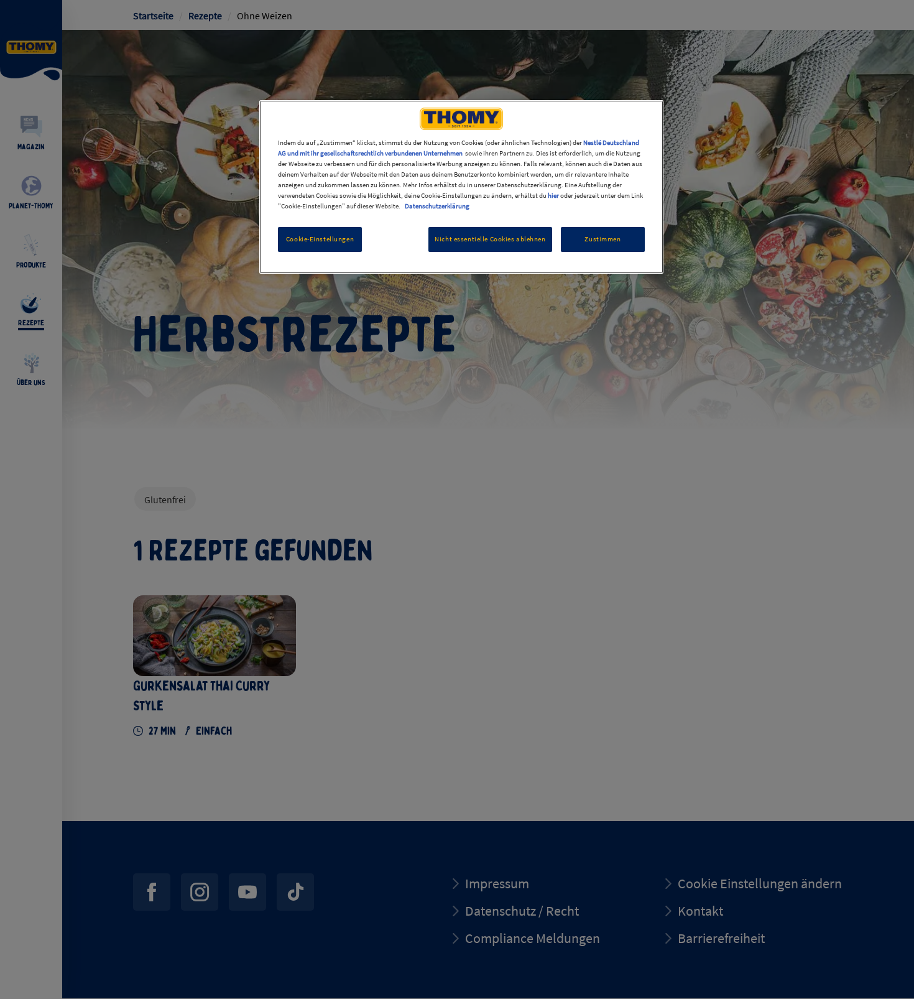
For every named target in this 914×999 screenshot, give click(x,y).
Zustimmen (602, 239)
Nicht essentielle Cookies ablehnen (490, 239)
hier (553, 195)
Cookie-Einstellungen (320, 239)
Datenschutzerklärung (437, 206)
